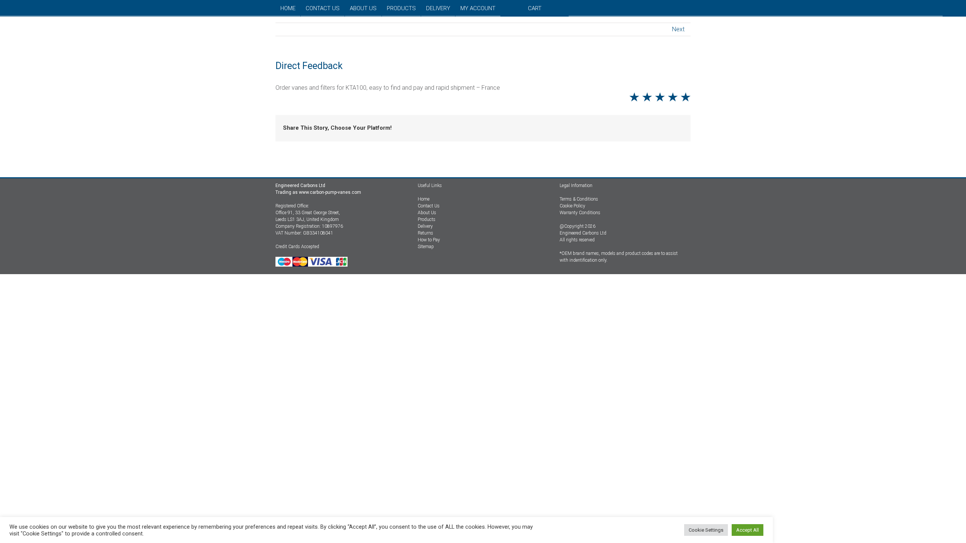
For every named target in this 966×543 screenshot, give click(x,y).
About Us (427, 212)
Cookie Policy (572, 206)
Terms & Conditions (579, 199)
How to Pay (429, 239)
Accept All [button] (747, 530)
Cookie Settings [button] (706, 530)
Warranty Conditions (580, 212)
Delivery (425, 226)
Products (426, 219)
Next (678, 29)
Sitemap (426, 246)
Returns (425, 233)
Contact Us (429, 206)
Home (423, 199)
